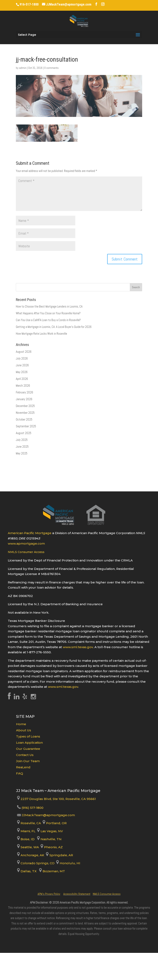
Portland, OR (56, 823)
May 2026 (22, 372)
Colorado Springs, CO (37, 863)
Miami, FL (28, 831)
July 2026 (22, 358)
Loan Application (29, 742)
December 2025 (25, 406)
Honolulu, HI (69, 863)
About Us (23, 730)
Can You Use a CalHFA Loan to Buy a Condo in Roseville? (48, 320)
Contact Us (25, 755)
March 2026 (23, 385)
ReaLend (23, 767)
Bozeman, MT (53, 871)
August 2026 (23, 352)
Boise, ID (27, 839)
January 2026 (24, 399)
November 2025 (25, 413)
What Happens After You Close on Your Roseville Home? (48, 313)
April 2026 (22, 379)
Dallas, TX (28, 871)
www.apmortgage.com (26, 543)
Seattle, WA (29, 847)
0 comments (51, 68)
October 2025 (24, 419)
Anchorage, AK (32, 855)
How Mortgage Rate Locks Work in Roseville (41, 333)
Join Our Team (28, 761)
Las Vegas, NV (51, 831)
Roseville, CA (30, 823)
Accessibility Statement (76, 894)
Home (21, 724)
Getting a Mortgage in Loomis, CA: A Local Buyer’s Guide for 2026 (54, 327)
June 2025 (22, 446)
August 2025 (23, 433)
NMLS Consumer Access (26, 552)
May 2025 (21, 453)
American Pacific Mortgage (29, 533)
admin (22, 68)
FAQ (19, 773)
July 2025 (22, 440)
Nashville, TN (51, 839)
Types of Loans (28, 736)
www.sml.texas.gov (78, 647)
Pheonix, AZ (53, 847)
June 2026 (22, 365)
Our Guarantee (28, 749)
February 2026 (24, 392)
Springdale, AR (61, 855)
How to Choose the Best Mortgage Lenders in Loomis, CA (49, 306)
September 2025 (26, 426)
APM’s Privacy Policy (49, 894)
